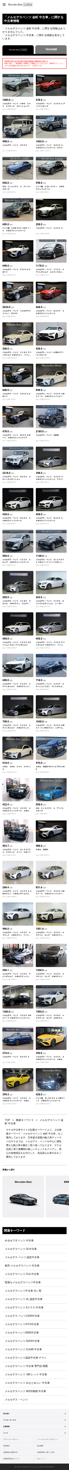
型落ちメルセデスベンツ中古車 (23, 1282)
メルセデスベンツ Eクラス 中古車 (24, 1307)
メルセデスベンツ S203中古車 (22, 1340)
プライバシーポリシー (11, 1439)
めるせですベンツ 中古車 (19, 1240)
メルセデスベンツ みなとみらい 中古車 (27, 1382)
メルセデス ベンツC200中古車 (22, 1315)
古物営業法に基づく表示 (46, 1452)
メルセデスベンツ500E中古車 (22, 1332)
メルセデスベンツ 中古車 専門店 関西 (26, 1366)
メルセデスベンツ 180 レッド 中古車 (26, 1374)
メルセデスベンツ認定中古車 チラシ (26, 1357)
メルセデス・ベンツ (16, 1399)
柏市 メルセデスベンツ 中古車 (22, 1265)
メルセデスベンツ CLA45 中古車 (23, 1349)
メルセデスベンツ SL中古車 (21, 1248)
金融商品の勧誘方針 (10, 1452)
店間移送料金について (11, 1459)
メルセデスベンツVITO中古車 (22, 1324)
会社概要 (40, 1446)
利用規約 (6, 1446)
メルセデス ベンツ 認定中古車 (22, 1257)
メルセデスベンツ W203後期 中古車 (25, 1391)
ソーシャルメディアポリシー (47, 1439)
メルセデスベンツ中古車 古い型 (23, 1290)
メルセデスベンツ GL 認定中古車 (24, 1299)
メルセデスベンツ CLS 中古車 (22, 1274)
